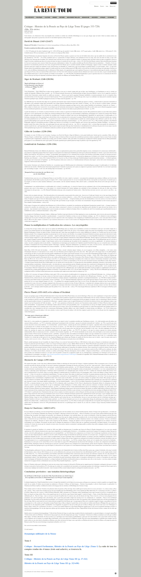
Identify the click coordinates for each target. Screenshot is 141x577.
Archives (95, 17)
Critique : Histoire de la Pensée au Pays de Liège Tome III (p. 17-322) (55, 558)
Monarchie (85, 17)
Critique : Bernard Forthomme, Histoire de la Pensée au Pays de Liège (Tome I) (61, 546)
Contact (102, 6)
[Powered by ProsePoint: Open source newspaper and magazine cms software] (116, 574)
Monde (55, 17)
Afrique (102, 17)
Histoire (62, 17)
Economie (111, 17)
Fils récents (30, 17)
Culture (47, 17)
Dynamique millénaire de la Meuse (40, 533)
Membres (96, 6)
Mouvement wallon (73, 17)
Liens (107, 6)
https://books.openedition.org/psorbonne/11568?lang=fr (61, 354)
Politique (39, 17)
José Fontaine (28, 31)
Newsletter (112, 6)
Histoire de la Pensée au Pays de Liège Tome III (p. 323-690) (51, 563)
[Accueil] (53, 12)
